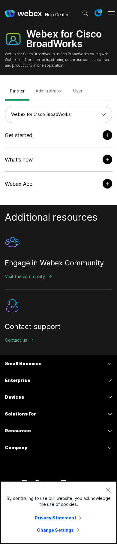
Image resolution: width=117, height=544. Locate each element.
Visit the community (25, 276)
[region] (58, 512)
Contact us (16, 340)
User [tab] (77, 91)
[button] (98, 13)
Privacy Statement (55, 517)
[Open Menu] (111, 13)
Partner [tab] (17, 91)
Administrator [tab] (48, 91)
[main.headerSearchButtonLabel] (85, 12)
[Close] (108, 490)
